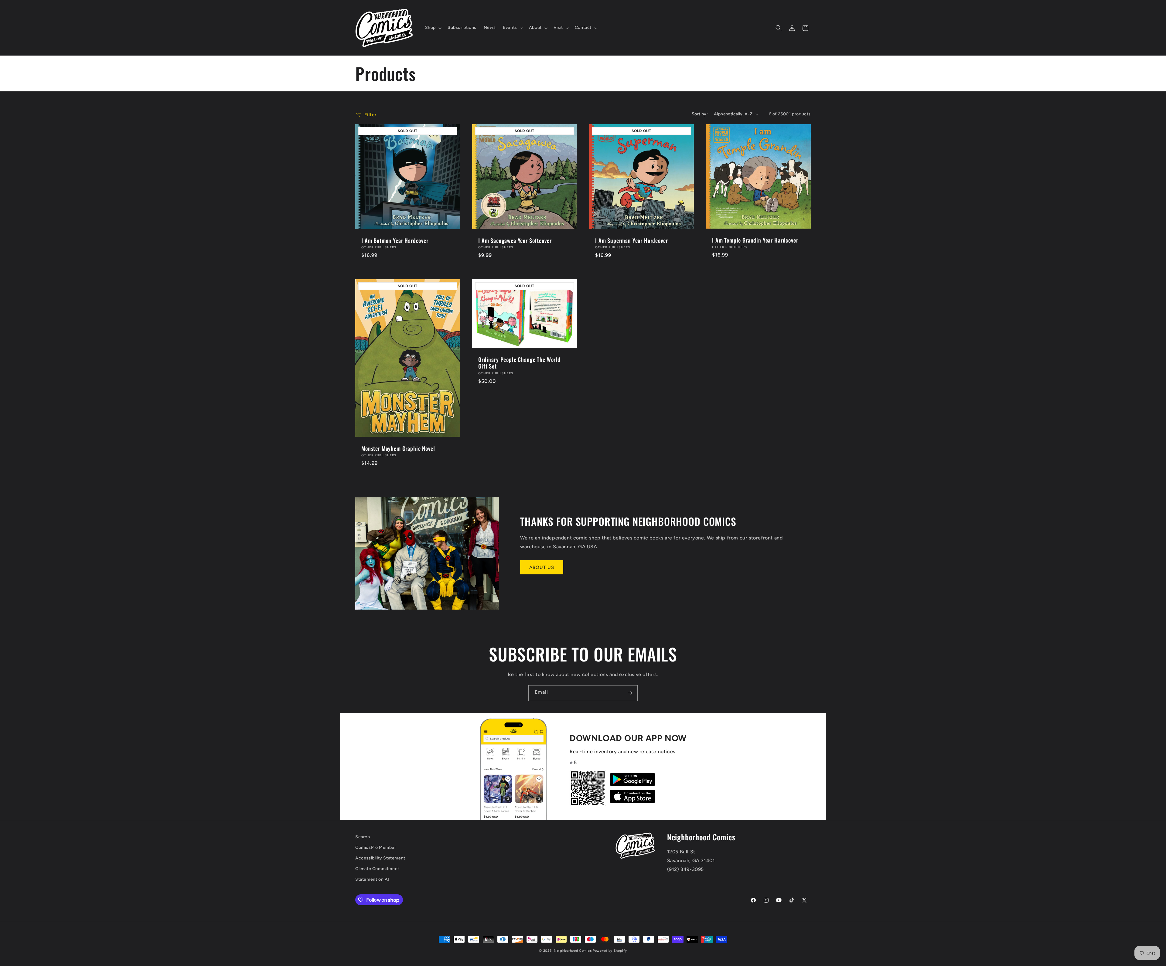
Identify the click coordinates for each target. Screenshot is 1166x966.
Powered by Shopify (610, 951)
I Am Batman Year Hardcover (394, 240)
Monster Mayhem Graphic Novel (398, 448)
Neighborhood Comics (573, 951)
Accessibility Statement (380, 858)
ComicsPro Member (375, 847)
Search (362, 836)
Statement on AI (372, 879)
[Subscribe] (629, 693)
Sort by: (700, 114)
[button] (432, 27)
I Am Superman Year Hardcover (631, 240)
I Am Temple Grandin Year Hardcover (755, 240)
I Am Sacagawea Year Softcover (514, 240)
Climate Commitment (377, 868)
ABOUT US (541, 567)
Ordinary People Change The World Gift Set (519, 362)
